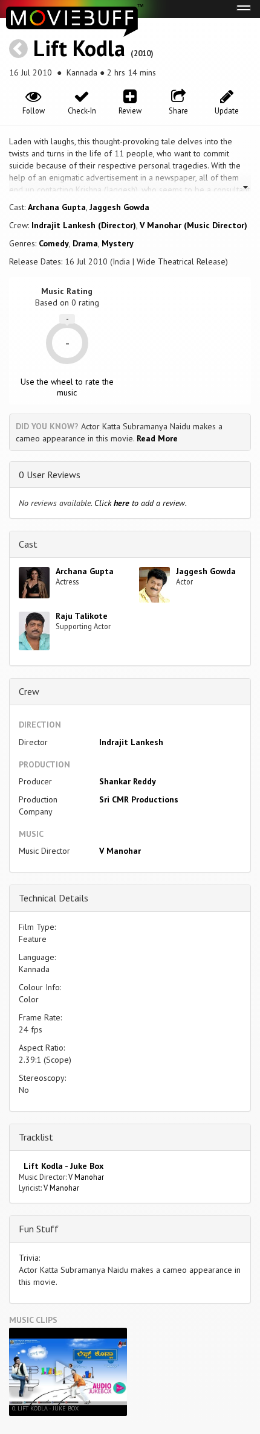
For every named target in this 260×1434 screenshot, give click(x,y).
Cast (28, 544)
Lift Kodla (79, 48)
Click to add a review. (140, 503)
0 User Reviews (49, 475)
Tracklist (36, 1137)
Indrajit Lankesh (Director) (83, 225)
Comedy (54, 243)
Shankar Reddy (127, 781)
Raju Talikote (82, 615)
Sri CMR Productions (138, 799)
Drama (85, 243)
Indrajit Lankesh (131, 742)
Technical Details (53, 898)
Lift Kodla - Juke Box (61, 1165)
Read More (157, 438)
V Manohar (120, 850)
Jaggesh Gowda (119, 207)
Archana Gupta (57, 207)
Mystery (118, 243)
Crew (29, 691)
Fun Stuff (39, 1229)
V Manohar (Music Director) (193, 225)
